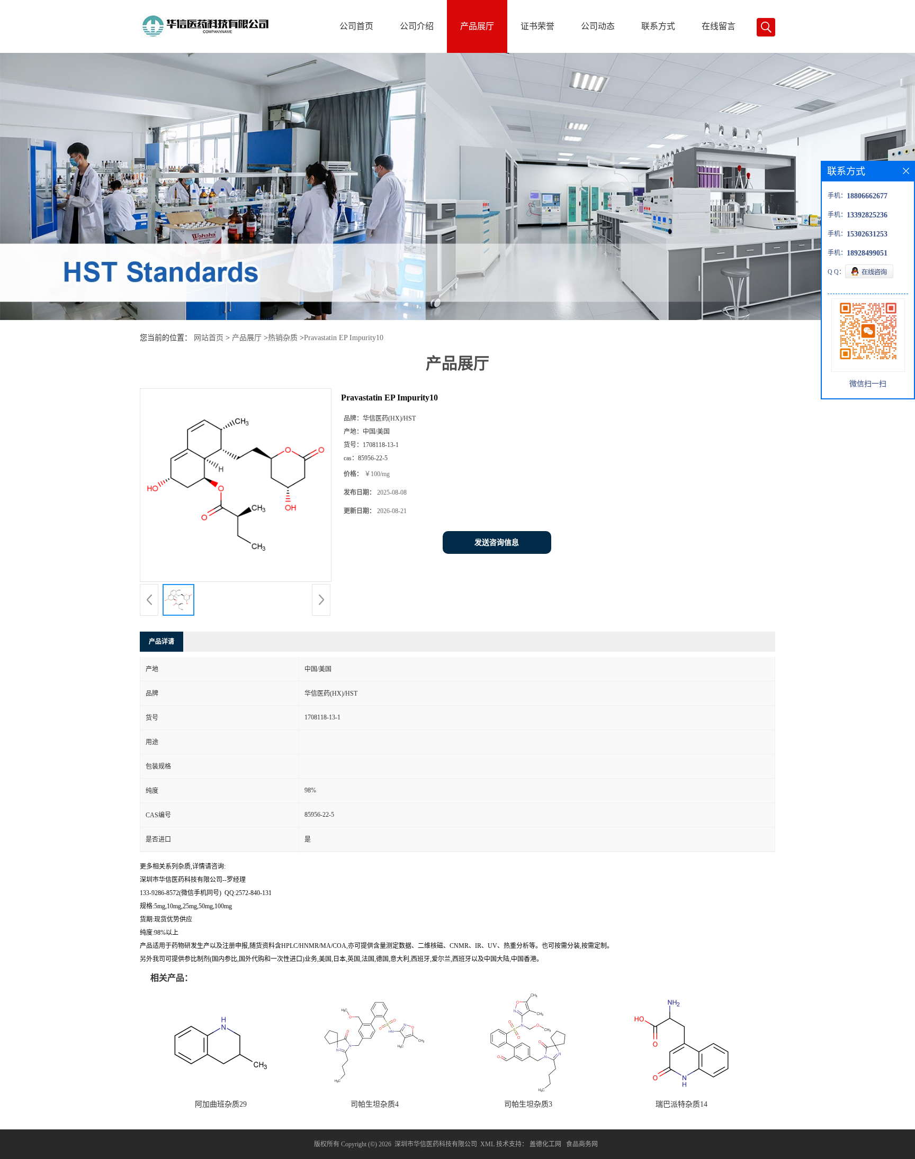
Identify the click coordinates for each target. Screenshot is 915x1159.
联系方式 (658, 26)
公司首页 (356, 26)
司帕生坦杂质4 (375, 1104)
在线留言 (718, 26)
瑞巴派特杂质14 (681, 1104)
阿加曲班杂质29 (221, 1104)
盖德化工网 (545, 1144)
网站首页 (208, 338)
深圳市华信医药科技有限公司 (435, 1144)
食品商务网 (582, 1144)
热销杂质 (283, 338)
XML (487, 1144)
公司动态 (598, 26)
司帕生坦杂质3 (528, 1104)
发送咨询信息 (496, 542)
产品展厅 (477, 26)
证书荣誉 (537, 26)
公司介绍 (417, 26)
